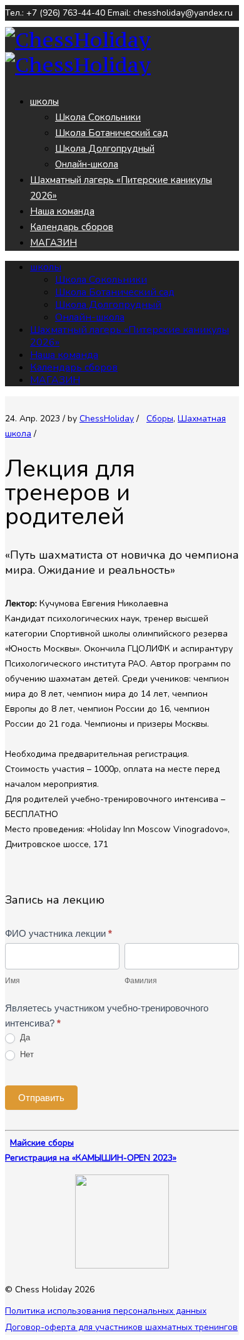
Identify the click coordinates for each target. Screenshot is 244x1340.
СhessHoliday (106, 419)
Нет (26, 1054)
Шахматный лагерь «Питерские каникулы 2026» (129, 336)
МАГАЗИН (53, 242)
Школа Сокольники (98, 117)
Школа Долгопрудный (105, 148)
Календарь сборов (71, 227)
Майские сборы (42, 1143)
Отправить (41, 1097)
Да (24, 1037)
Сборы (159, 419)
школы (44, 101)
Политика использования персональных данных (105, 1311)
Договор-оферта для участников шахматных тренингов (121, 1327)
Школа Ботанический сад (111, 133)
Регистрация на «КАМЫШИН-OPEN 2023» (90, 1158)
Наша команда (62, 211)
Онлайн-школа (86, 164)
